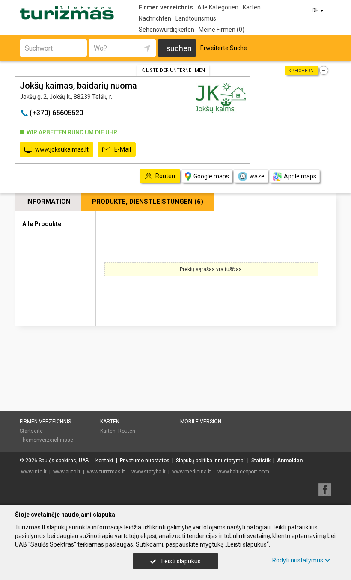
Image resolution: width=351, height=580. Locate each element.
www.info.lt (34, 472)
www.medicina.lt (191, 472)
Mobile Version (200, 422)
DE (316, 10)
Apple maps (300, 176)
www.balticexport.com (243, 472)
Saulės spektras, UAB (64, 461)
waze (257, 176)
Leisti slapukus (180, 561)
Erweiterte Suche (223, 48)
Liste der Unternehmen (175, 70)
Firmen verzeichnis (166, 7)
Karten (252, 7)
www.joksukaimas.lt (62, 149)
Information (48, 201)
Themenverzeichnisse (46, 440)
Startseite (31, 431)
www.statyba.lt (148, 472)
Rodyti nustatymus (297, 560)
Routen (126, 431)
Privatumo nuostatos (145, 461)
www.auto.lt (66, 472)
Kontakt (104, 461)
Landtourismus (196, 18)
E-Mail (122, 149)
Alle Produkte (41, 223)
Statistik (261, 461)
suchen (179, 48)
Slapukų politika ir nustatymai (210, 461)
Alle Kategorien (217, 7)
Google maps (211, 176)
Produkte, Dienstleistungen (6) (147, 201)
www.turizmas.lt (106, 472)
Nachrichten (155, 18)
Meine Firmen (221, 29)
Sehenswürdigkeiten (166, 29)
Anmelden (290, 461)
